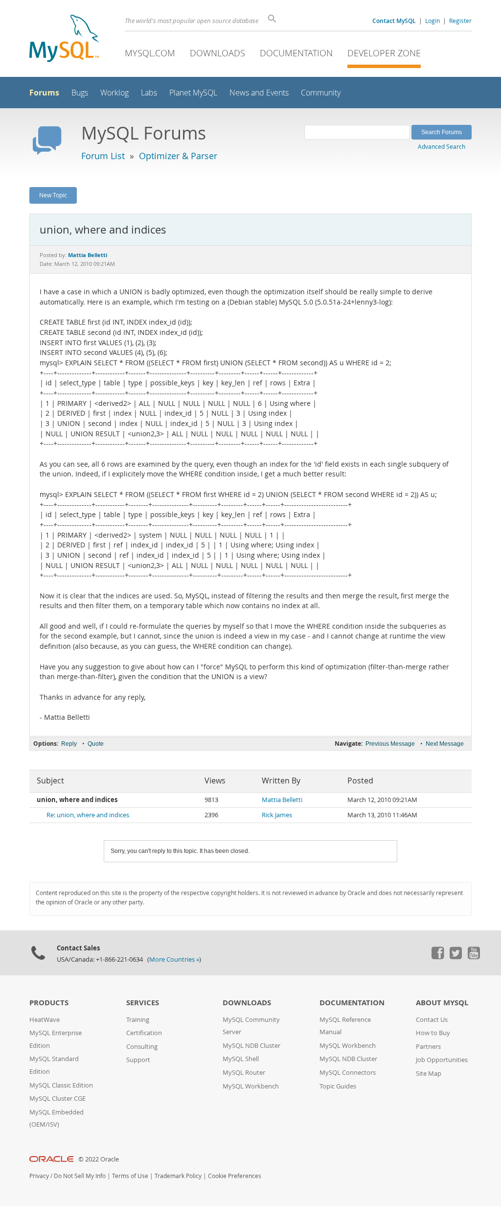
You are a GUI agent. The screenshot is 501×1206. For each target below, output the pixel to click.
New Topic (53, 195)
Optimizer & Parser (178, 156)
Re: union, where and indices (87, 815)
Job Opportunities (442, 1060)
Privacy (39, 1176)
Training (137, 1020)
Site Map (428, 1073)
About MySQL (442, 1002)
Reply (69, 743)
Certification (144, 1033)
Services (142, 1002)
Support (138, 1060)
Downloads (217, 53)
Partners (428, 1046)
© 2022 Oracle (98, 1159)
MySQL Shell (241, 1059)
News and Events (259, 93)
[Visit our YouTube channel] (473, 957)
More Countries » (174, 959)
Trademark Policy (178, 1176)
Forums (44, 92)
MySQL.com (150, 53)
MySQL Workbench (251, 1086)
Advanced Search (441, 146)
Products (48, 1002)
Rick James (277, 815)
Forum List (103, 156)
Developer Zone (384, 53)
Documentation (296, 53)
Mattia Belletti (282, 800)
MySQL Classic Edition (61, 1085)
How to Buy (433, 1033)
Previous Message (390, 743)
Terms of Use (130, 1176)
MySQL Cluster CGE (57, 1098)
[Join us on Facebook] (437, 957)
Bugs (79, 93)
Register (460, 20)
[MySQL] (64, 39)
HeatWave (44, 1020)
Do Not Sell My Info (80, 1176)
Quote (96, 743)
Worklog (114, 93)
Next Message (445, 743)
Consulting (142, 1046)
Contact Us (432, 1020)
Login (432, 20)
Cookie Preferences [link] (234, 1176)
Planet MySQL (193, 93)
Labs (149, 93)
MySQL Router (244, 1072)
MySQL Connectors (347, 1072)
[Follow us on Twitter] (455, 957)
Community (321, 93)
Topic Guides (337, 1086)
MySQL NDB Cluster (251, 1045)
